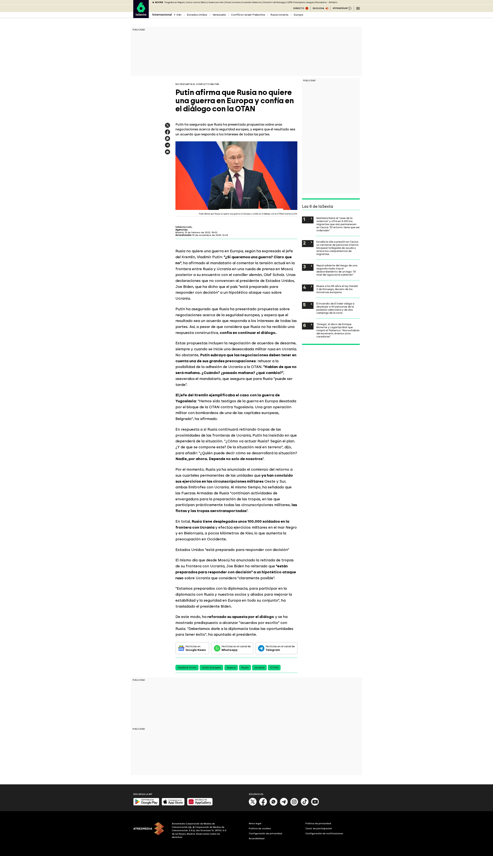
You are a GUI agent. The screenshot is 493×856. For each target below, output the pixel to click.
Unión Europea (211, 667)
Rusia (245, 667)
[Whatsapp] (273, 805)
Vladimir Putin (187, 667)
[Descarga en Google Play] (146, 804)
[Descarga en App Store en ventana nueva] (173, 804)
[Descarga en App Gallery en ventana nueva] (200, 804)
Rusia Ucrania (233, 2)
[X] (167, 127)
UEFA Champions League (300, 2)
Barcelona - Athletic (326, 2)
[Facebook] (263, 805)
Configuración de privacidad (265, 833)
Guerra (231, 667)
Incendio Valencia (251, 2)
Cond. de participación (318, 828)
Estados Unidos (197, 14)
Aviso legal (255, 823)
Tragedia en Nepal (174, 2)
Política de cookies (260, 828)
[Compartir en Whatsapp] (167, 140)
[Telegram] (284, 805)
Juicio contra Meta (196, 2)
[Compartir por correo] (167, 153)
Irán (178, 14)
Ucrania (259, 667)
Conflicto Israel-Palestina (248, 14)
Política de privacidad (318, 823)
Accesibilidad (256, 838)
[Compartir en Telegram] (167, 146)
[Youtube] (315, 805)
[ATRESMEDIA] (150, 831)
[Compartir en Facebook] (167, 133)
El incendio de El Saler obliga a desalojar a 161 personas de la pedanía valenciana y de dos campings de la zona (335, 308)
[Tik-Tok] (305, 805)
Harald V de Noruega (274, 2)
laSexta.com (183, 227)
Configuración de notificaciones (324, 833)
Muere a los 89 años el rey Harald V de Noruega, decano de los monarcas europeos (337, 289)
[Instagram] (294, 805)
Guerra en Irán (216, 2)
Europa (298, 14)
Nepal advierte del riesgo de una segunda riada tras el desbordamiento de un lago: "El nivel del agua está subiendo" (336, 270)
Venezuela (219, 14)
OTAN (274, 667)
